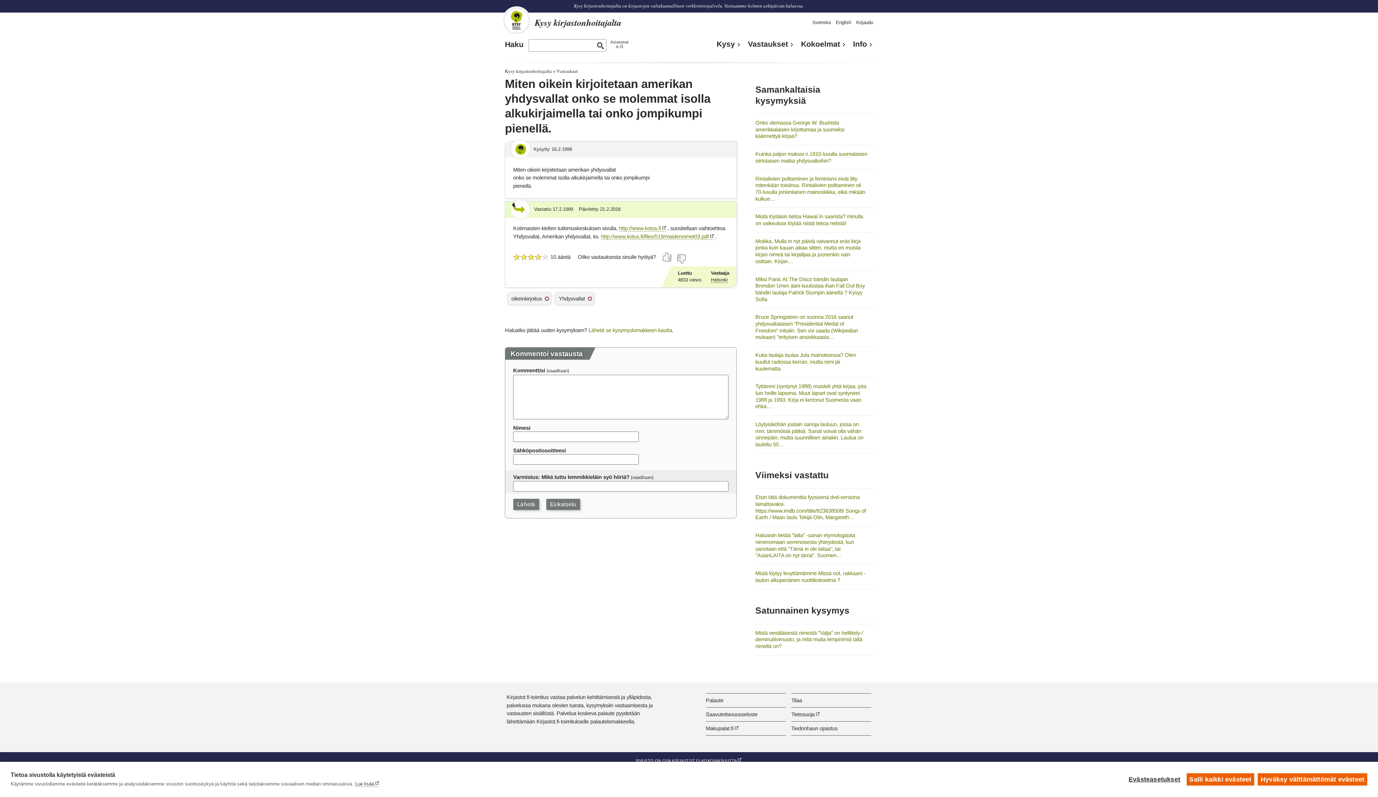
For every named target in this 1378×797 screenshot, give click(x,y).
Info (860, 44)
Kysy (726, 44)
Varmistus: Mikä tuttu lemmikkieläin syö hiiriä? (571, 477)
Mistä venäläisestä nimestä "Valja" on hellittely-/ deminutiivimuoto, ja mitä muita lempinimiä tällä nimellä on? (809, 639)
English (843, 22)
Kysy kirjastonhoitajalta (528, 71)
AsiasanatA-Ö (619, 44)
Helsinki (719, 280)
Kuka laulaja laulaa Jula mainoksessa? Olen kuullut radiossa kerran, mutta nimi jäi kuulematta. (805, 361)
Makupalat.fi (719, 728)
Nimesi (521, 428)
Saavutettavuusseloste (732, 714)
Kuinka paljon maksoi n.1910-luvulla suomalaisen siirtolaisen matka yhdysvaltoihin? (811, 157)
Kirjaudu (864, 22)
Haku (514, 44)
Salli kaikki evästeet (1220, 779)
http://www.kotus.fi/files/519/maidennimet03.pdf (655, 236)
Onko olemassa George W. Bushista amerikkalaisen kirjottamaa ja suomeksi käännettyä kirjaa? (799, 129)
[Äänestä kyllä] (667, 257)
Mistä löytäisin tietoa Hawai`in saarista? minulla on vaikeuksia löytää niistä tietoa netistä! (809, 219)
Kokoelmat (820, 44)
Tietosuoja (803, 714)
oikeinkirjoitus (526, 298)
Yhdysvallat (572, 298)
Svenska (821, 22)
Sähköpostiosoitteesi (539, 450)
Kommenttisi (529, 370)
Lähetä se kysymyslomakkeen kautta (630, 330)
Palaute (714, 700)
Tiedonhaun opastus (814, 728)
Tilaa (796, 700)
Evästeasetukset (1154, 779)
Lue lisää (364, 784)
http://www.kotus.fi (640, 228)
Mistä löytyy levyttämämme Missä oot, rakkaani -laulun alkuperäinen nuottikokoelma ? (810, 576)
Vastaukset (768, 44)
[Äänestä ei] (681, 259)
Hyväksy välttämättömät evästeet (1312, 779)
